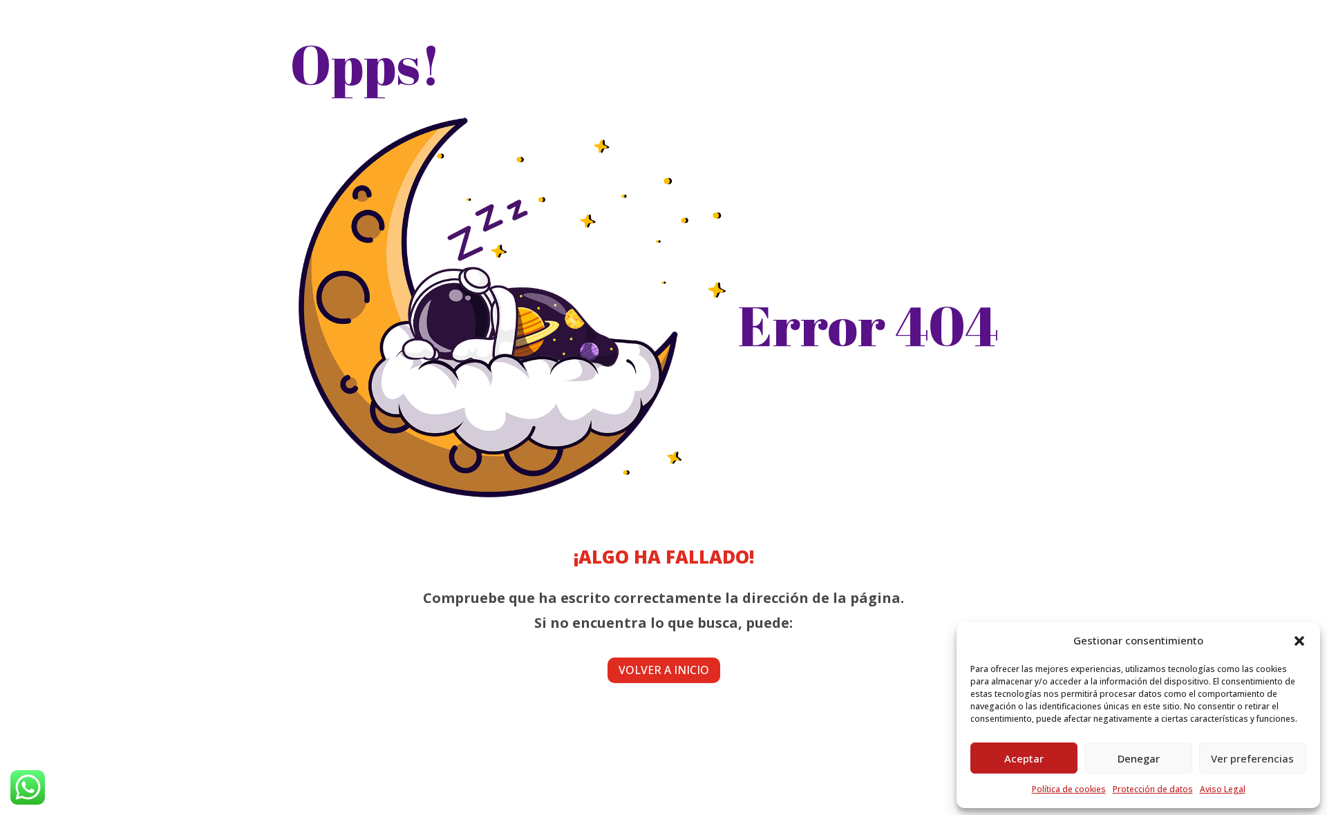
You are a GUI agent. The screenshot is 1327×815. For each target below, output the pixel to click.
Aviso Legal (1222, 789)
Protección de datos (1153, 789)
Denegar (1139, 758)
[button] (1299, 641)
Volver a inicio (664, 670)
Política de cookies (1069, 789)
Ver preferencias (1252, 758)
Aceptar (1024, 758)
